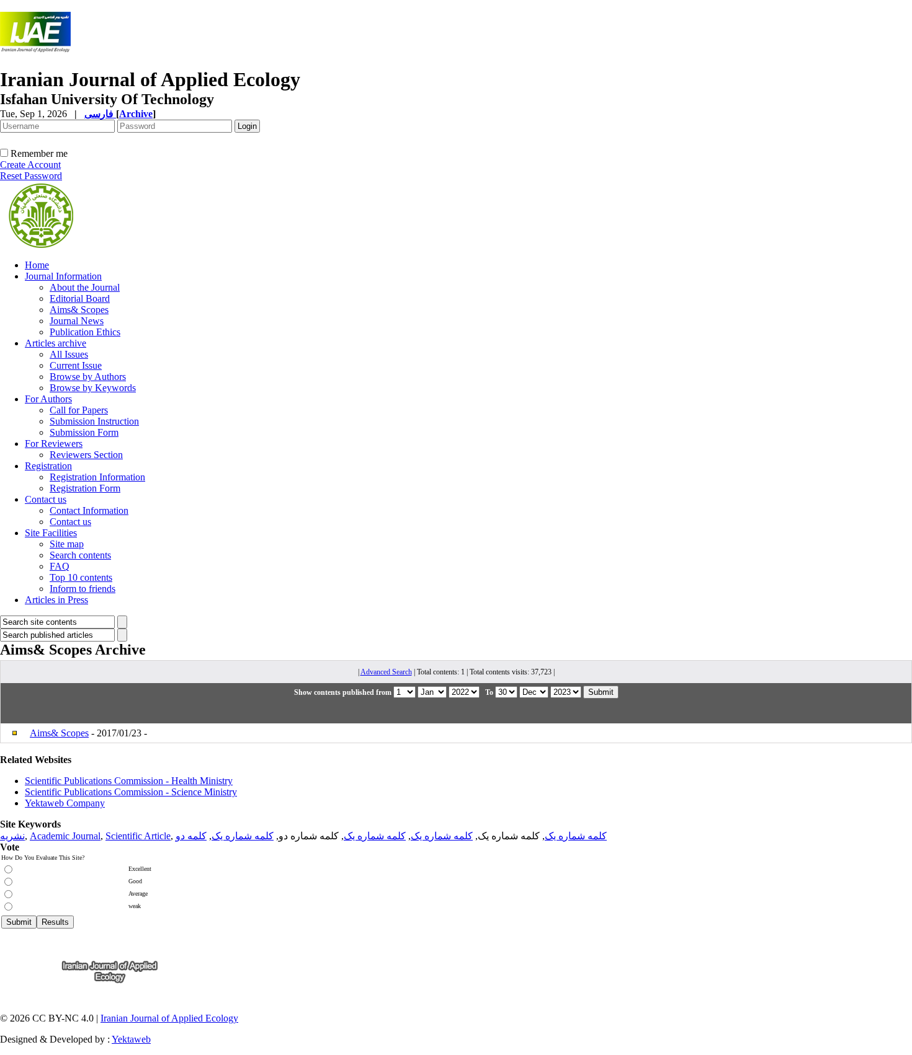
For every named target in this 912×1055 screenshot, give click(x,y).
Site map (67, 544)
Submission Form (84, 432)
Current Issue (76, 365)
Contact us (45, 499)
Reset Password (31, 175)
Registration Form (85, 488)
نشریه (12, 836)
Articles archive (55, 343)
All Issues (69, 354)
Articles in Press (56, 599)
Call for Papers (79, 410)
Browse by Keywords (93, 387)
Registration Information (97, 477)
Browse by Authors (88, 376)
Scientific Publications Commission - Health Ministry (129, 780)
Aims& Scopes (79, 309)
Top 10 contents (81, 577)
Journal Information (63, 276)
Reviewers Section (86, 454)
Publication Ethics (85, 332)
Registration (48, 466)
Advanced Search (386, 672)
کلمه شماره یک (576, 836)
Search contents (80, 555)
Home (37, 265)
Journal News (77, 321)
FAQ (59, 566)
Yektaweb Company (65, 803)
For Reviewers (54, 443)
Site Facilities (51, 533)
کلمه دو (191, 836)
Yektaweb (131, 1039)
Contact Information (89, 510)
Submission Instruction (94, 421)
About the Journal (85, 287)
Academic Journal (65, 836)
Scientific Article (138, 836)
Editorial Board (80, 298)
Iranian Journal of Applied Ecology (169, 1018)
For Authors (48, 399)
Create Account (30, 164)
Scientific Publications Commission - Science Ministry (131, 792)
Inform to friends (82, 588)
